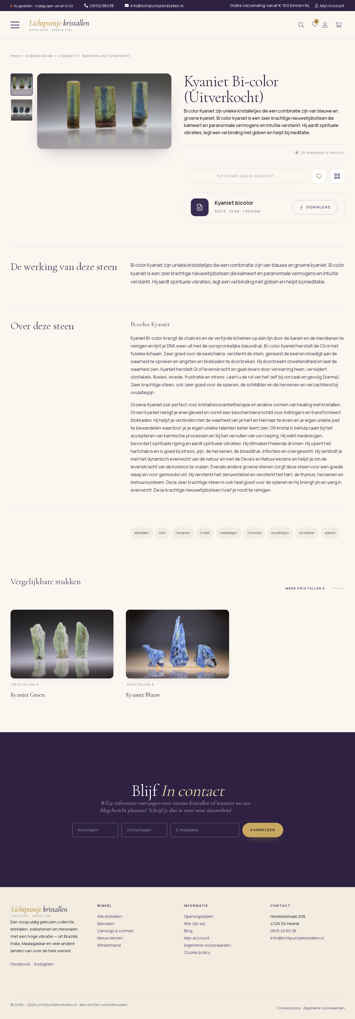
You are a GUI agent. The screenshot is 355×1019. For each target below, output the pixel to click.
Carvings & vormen (115, 931)
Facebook (20, 964)
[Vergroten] (161, 140)
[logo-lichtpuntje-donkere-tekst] (60, 25)
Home (15, 55)
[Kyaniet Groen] (62, 644)
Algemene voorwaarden (207, 945)
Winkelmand (109, 945)
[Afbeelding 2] (22, 110)
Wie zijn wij (194, 923)
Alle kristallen (109, 916)
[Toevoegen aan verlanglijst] (318, 176)
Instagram (44, 964)
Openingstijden (199, 916)
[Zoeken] (301, 25)
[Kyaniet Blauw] (177, 644)
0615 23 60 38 (283, 931)
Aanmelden (262, 830)
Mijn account (196, 938)
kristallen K (67, 55)
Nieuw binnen (110, 938)
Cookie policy (197, 952)
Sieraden (105, 923)
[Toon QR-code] (337, 176)
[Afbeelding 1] (22, 84)
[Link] (325, 25)
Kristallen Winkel (39, 55)
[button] (15, 25)
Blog (188, 931)
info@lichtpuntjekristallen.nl (297, 938)
